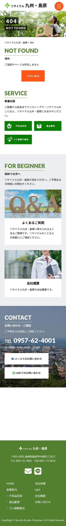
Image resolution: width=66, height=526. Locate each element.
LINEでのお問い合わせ (28, 373)
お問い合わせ (43, 502)
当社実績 (40, 483)
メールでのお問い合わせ (28, 358)
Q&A (37, 489)
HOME (10, 483)
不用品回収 (15, 496)
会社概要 (40, 496)
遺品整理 (14, 502)
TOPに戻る (33, 76)
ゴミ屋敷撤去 (17, 508)
